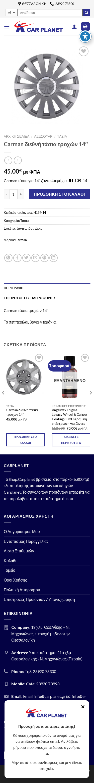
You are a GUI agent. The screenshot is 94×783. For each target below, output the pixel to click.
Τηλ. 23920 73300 (40, 671)
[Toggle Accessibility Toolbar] (85, 36)
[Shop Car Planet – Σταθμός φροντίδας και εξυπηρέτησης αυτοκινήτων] (39, 26)
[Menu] (7, 26)
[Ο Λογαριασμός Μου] (74, 26)
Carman (21, 240)
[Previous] (3, 403)
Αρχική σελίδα (16, 136)
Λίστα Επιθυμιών (19, 550)
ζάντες (21, 228)
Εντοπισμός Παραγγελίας (26, 541)
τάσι (30, 228)
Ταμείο (9, 570)
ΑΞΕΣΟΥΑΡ (43, 136)
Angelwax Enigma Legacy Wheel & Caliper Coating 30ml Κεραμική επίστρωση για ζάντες (69, 416)
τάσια (39, 228)
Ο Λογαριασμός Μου (22, 531)
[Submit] (86, 12)
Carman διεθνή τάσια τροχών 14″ (22, 412)
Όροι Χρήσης (15, 580)
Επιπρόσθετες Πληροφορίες (30, 298)
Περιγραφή (13, 288)
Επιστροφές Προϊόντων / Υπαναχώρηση (39, 599)
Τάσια (62, 136)
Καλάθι (10, 560)
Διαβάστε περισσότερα (71, 439)
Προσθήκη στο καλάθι (59, 194)
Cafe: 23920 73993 (42, 683)
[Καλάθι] (85, 26)
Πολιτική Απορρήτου (22, 589)
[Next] (90, 403)
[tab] (47, 288)
